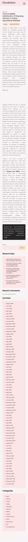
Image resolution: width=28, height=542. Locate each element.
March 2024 (9, 377)
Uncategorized (10, 527)
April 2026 (9, 313)
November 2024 (10, 357)
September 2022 (11, 410)
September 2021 (10, 440)
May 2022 (9, 420)
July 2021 (8, 445)
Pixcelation (9, 2)
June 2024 (9, 369)
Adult (7, 496)
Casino (8, 501)
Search (4, 244)
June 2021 (9, 448)
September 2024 (11, 362)
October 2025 (10, 329)
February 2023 (10, 397)
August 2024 (9, 364)
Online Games (10, 516)
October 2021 (10, 438)
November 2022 (10, 405)
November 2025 (10, 326)
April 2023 (9, 392)
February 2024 (10, 379)
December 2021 (10, 433)
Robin (5, 24)
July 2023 (8, 385)
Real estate (9, 522)
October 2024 (10, 359)
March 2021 (9, 453)
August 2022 (9, 413)
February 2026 (10, 319)
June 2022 (9, 418)
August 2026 (9, 303)
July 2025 (8, 336)
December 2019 (10, 479)
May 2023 (9, 390)
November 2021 (10, 435)
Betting (5, 12)
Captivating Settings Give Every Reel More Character (13, 260)
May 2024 (9, 372)
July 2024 (9, 367)
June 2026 (9, 308)
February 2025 (10, 349)
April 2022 (9, 423)
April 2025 (9, 344)
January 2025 (10, 352)
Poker (7, 519)
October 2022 (10, 407)
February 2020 (10, 473)
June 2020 (9, 463)
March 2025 (9, 347)
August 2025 (9, 334)
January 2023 (10, 400)
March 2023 (9, 395)
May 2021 (8, 451)
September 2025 (11, 331)
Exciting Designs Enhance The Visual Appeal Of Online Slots (13, 277)
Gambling (9, 506)
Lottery (8, 514)
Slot (7, 524)
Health (8, 511)
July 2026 (9, 306)
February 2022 (10, 428)
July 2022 (8, 415)
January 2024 (10, 382)
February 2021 (10, 456)
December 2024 (10, 354)
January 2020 (10, 476)
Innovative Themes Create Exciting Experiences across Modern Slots (14, 264)
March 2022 (9, 425)
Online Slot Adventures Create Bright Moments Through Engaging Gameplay (13, 271)
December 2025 (10, 324)
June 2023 (9, 387)
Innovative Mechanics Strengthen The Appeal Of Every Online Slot (13, 282)
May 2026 (9, 311)
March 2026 (9, 316)
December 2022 (10, 402)
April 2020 (9, 468)
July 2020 (9, 461)
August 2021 (9, 443)
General (8, 509)
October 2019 (10, 484)
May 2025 (9, 341)
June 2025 (9, 339)
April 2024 (9, 374)
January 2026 (10, 321)
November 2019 (10, 481)
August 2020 (9, 458)
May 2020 (9, 466)
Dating (8, 504)
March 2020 (9, 471)
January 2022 (10, 430)
